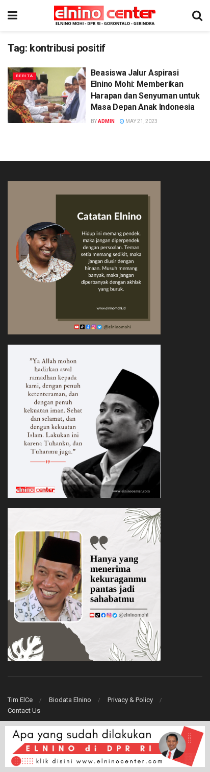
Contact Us (24, 710)
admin (106, 121)
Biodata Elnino (70, 700)
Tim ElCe (20, 700)
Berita (24, 76)
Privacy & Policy (130, 700)
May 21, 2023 (141, 121)
